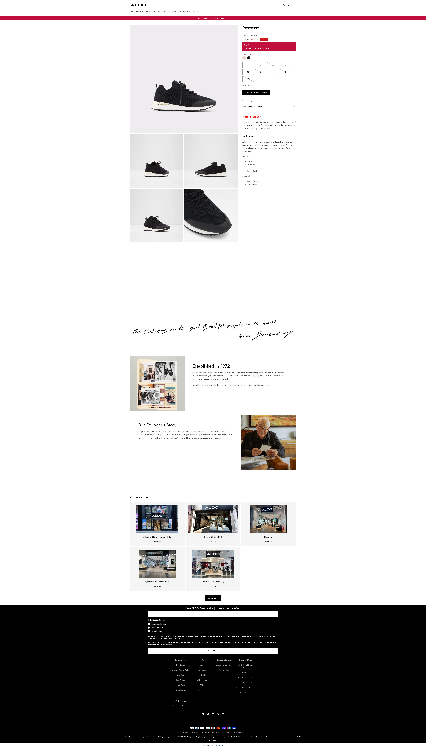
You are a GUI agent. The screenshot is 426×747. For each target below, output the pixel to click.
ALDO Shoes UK (193, 732)
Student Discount (245, 673)
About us (202, 665)
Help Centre (180, 665)
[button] (284, 5)
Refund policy (205, 732)
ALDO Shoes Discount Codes (245, 666)
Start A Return (180, 675)
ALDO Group (202, 680)
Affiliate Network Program (180, 706)
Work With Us (180, 701)
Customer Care (180, 660)
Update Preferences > (224, 665)
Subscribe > (213, 651)
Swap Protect (180, 680)
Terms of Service (181, 690)
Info (202, 660)
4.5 (275, 65)
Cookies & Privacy (224, 660)
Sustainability (202, 675)
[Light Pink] (244, 59)
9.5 (250, 79)
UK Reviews (202, 690)
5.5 (250, 72)
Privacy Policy (180, 685)
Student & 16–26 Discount (245, 688)
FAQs (202, 685)
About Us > (213, 598)
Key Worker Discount (245, 678)
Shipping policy (238, 732)
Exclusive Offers (245, 660)
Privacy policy (215, 732)
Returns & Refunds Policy (180, 670)
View (156, 541)
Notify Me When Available (256, 92)
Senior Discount (245, 693)
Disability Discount (245, 683)
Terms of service (226, 732)
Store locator (202, 670)
